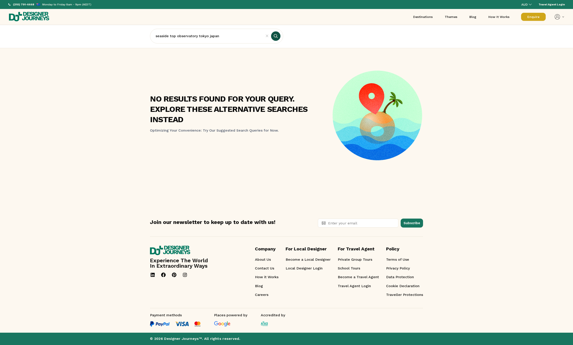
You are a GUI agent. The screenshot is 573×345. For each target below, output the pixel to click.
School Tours (349, 268)
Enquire (533, 17)
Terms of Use (397, 259)
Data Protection (400, 277)
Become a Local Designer (308, 259)
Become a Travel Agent (358, 277)
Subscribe (412, 223)
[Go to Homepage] (29, 17)
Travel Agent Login (354, 286)
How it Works (266, 277)
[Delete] (267, 36)
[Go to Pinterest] (174, 275)
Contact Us (264, 268)
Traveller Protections (404, 295)
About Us (263, 259)
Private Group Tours (355, 259)
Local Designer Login (304, 268)
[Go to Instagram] (185, 275)
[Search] (275, 36)
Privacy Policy (398, 268)
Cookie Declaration (402, 286)
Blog (259, 286)
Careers (261, 295)
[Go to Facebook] (163, 275)
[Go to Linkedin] (152, 275)
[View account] (559, 16)
